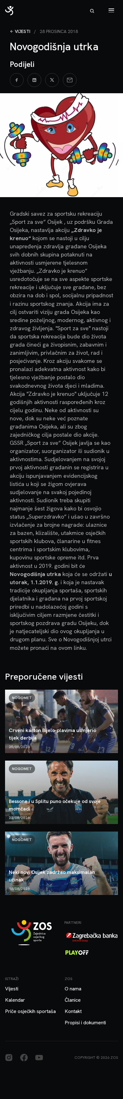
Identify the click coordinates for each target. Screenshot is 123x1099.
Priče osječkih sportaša (30, 1011)
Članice (73, 1000)
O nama (73, 988)
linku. (80, 647)
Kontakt (73, 1011)
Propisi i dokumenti (85, 1022)
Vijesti (22, 31)
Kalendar (15, 1000)
